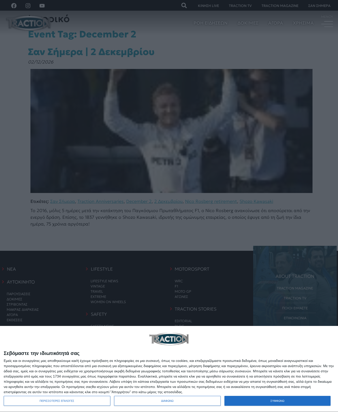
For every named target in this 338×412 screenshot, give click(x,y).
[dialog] (169, 369)
